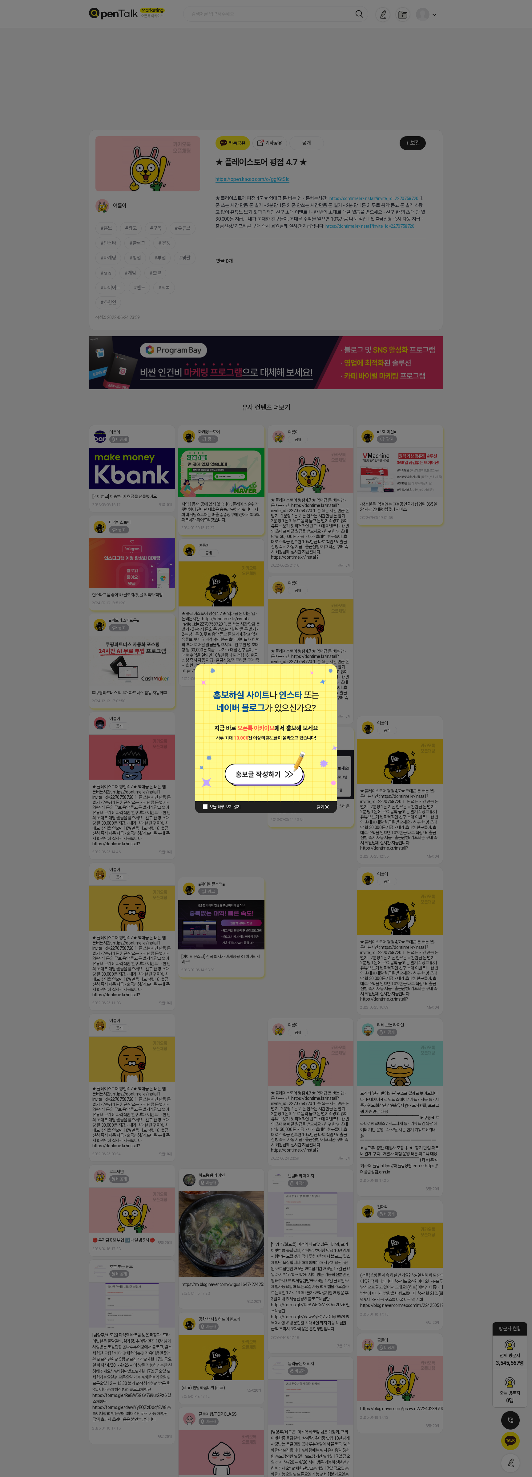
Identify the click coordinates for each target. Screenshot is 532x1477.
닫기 (320, 807)
